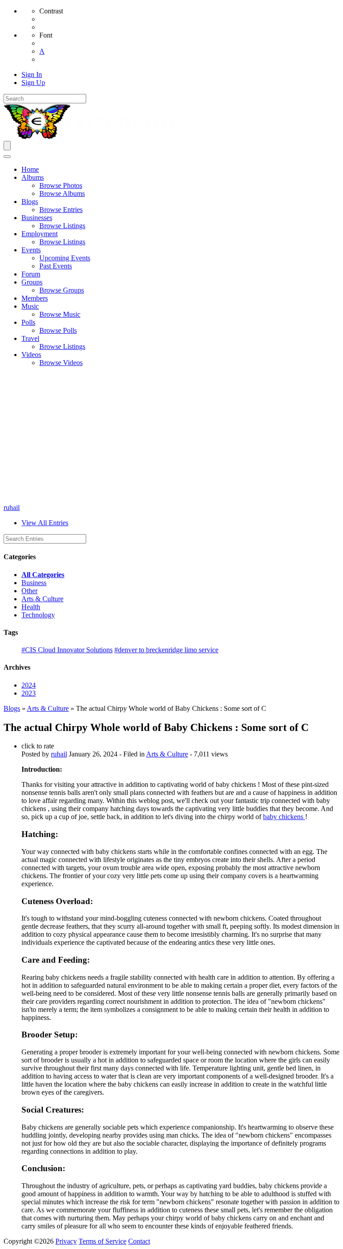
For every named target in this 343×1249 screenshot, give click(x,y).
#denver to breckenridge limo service (166, 650)
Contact (139, 1241)
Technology (38, 615)
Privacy (66, 1241)
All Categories (42, 574)
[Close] (7, 156)
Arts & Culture (42, 599)
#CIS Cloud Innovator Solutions (67, 650)
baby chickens (284, 816)
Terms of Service (102, 1241)
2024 (28, 685)
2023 (28, 693)
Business (33, 582)
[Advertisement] (171, 436)
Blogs (12, 708)
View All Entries (44, 523)
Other (29, 591)
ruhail (12, 507)
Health (30, 607)
